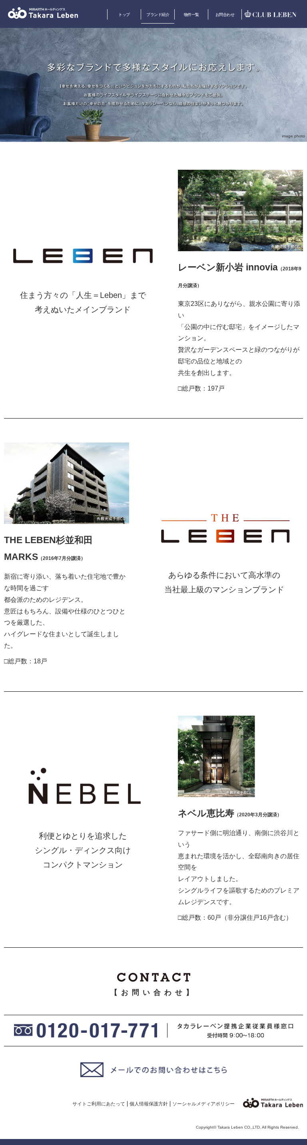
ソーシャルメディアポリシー (203, 1104)
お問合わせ (225, 14)
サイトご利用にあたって (98, 1104)
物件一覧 (191, 14)
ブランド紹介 (157, 14)
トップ (124, 14)
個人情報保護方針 (149, 1104)
